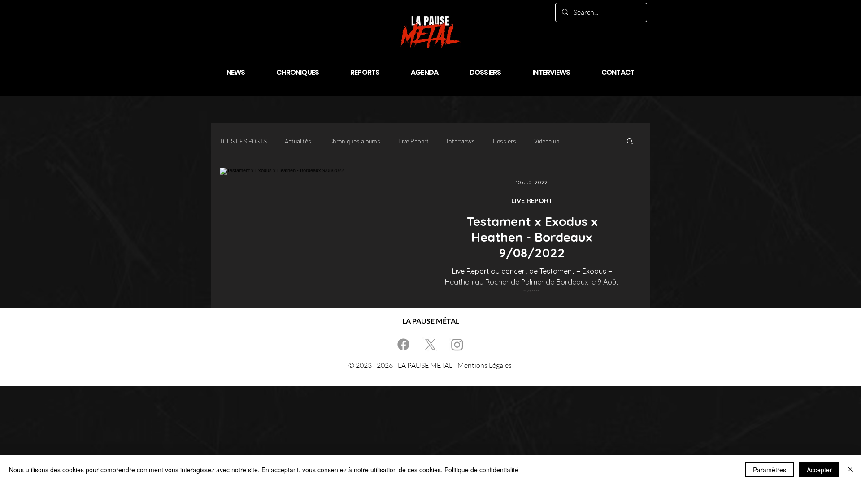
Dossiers (504, 141)
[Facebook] (403, 344)
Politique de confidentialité (481, 469)
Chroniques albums (354, 141)
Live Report (413, 141)
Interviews (461, 141)
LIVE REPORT (532, 200)
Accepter (819, 469)
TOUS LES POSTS (243, 141)
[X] (430, 344)
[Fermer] (850, 469)
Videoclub (546, 141)
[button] (630, 142)
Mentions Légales (484, 365)
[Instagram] (457, 344)
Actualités (298, 141)
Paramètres (769, 469)
